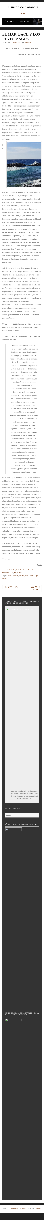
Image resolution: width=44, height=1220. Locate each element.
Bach (9, 576)
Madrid (21, 576)
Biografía (31, 570)
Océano (31, 576)
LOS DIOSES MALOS (35, 588)
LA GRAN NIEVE (11, 587)
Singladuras (18, 573)
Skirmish (38, 1209)
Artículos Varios (21, 570)
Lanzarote (15, 576)
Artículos (12, 570)
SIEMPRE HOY (7, 573)
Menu (23, 14)
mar (26, 576)
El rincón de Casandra (22, 7)
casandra (27, 43)
